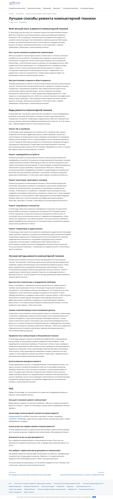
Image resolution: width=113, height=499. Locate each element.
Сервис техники (29, 492)
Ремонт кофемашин (15, 492)
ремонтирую (15, 416)
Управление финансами (17, 8)
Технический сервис (34, 8)
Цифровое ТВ (72, 489)
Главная (11, 14)
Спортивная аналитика (70, 8)
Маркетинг (57, 8)
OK (94, 497)
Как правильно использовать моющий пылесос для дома (30, 473)
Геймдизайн (47, 8)
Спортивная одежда (87, 8)
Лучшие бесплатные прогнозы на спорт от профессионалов (82, 473)
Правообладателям (15, 486)
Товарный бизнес (29, 489)
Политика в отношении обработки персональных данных (32, 483)
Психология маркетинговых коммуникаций (51, 489)
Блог (10, 483)
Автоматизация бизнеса (86, 489)
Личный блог (20, 14)
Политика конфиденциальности (93, 483)
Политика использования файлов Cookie (67, 483)
